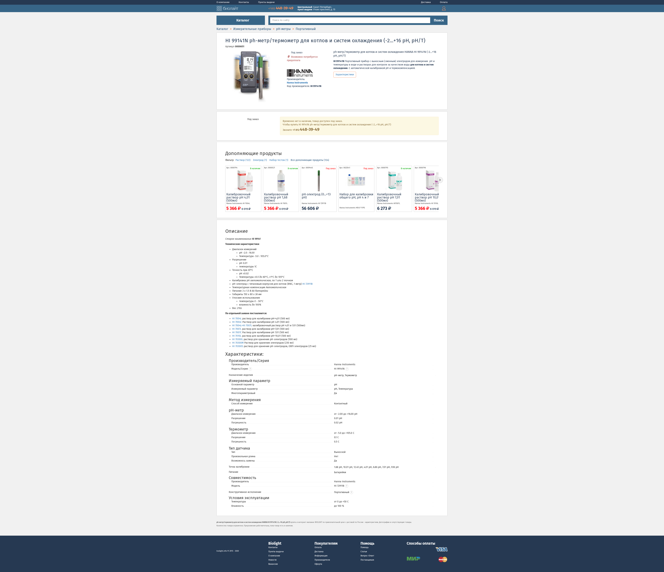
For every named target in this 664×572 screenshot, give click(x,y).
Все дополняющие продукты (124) (310, 160)
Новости (272, 560)
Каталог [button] (242, 20)
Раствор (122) (243, 160)
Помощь (364, 547)
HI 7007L (236, 328)
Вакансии (273, 564)
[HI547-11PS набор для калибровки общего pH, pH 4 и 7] (356, 181)
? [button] (250, 369)
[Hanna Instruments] (300, 73)
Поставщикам (367, 560)
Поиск (439, 20)
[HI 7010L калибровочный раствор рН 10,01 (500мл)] (432, 181)
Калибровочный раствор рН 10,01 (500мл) (427, 197)
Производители (322, 560)
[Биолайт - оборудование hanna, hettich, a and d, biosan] (227, 8)
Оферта (318, 564)
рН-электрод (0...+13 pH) (316, 195)
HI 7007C (237, 332)
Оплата (444, 2)
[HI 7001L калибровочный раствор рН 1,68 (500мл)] (281, 181)
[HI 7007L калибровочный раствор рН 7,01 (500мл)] (394, 181)
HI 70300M (238, 342)
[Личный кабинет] (444, 8)
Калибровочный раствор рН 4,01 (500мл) (238, 197)
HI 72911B (307, 283)
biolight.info (221, 551)
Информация (321, 556)
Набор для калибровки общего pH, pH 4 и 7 (356, 195)
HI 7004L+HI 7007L (242, 325)
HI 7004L (237, 318)
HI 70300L (237, 339)
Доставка (426, 2)
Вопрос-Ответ (367, 556)
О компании (223, 2)
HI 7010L (236, 335)
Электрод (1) (260, 160)
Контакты (244, 2)
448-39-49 (281, 8)
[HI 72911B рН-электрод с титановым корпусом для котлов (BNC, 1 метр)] (318, 181)
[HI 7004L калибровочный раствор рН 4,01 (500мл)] (243, 181)
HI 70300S (237, 346)
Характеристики (345, 74)
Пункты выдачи (266, 2)
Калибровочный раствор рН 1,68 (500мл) (276, 197)
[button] (347, 369)
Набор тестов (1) (279, 160)
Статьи (364, 551)
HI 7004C (237, 322)
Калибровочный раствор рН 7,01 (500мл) (389, 197)
